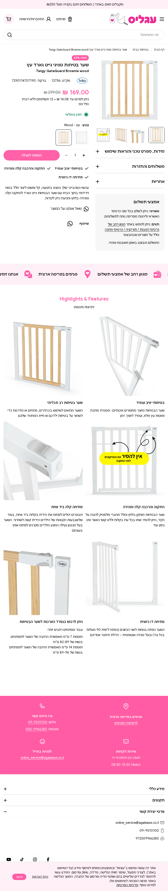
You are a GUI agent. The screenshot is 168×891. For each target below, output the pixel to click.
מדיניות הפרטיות (127, 885)
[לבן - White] (81, 137)
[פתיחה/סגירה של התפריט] (161, 19)
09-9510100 (37, 722)
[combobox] (84, 35)
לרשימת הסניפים (126, 723)
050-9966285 (36, 729)
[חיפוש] (9, 34)
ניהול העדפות (40, 876)
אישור (19, 877)
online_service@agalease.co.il (42, 758)
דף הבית (159, 49)
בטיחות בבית (141, 49)
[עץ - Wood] (63, 137)
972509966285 (147, 838)
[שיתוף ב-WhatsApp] (70, 223)
